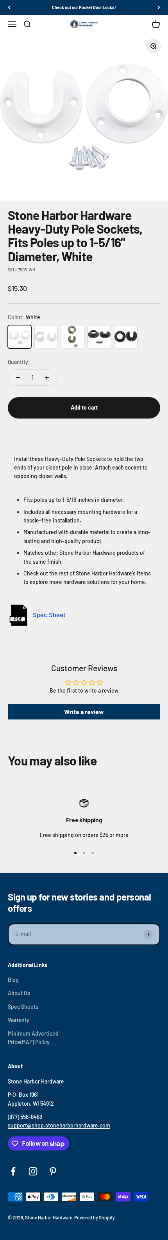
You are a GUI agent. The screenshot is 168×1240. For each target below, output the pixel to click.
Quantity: (19, 362)
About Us (19, 993)
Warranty (18, 1020)
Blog (13, 979)
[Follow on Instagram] (33, 1171)
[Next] (158, 7)
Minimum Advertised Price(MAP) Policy (33, 1037)
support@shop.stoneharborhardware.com (59, 1125)
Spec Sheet (49, 615)
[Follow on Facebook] (13, 1171)
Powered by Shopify (94, 1217)
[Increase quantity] (47, 377)
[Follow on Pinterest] (53, 1171)
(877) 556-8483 (25, 1116)
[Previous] (9, 7)
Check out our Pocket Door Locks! (84, 7)
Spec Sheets (23, 1006)
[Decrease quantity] (18, 377)
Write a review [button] (84, 711)
